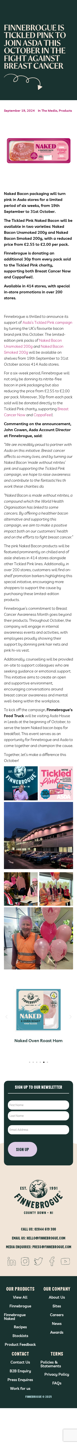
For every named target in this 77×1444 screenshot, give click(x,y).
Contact (20, 1353)
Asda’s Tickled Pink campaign (47, 322)
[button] (6, 1016)
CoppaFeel (43, 414)
